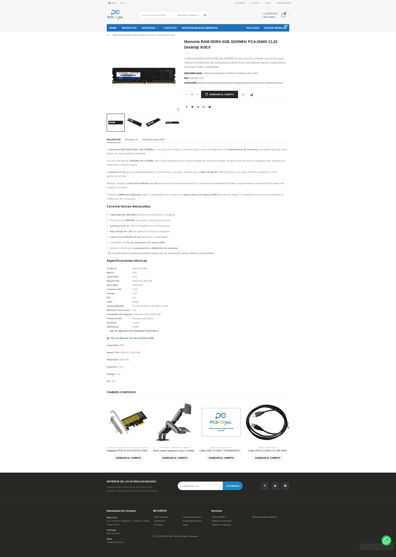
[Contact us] (386, 540)
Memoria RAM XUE (274, 83)
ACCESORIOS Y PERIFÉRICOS (171, 447)
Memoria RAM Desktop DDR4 (250, 83)
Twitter (192, 106)
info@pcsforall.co (115, 542)
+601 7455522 (269, 17)
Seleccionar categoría (187, 15)
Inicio (108, 35)
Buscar (205, 15)
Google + (203, 106)
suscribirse (232, 485)
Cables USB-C (226, 447)
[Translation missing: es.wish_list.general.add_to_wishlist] (243, 94)
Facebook (186, 106)
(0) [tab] (131, 139)
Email (209, 106)
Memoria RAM (205, 83)
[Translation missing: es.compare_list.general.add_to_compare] (251, 94)
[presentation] (110, 122)
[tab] (114, 140)
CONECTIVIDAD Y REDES (116, 447)
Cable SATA (215, 447)
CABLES (261, 447)
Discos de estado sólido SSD (140, 447)
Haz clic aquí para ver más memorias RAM (132, 338)
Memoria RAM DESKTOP (224, 83)
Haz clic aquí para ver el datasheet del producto (134, 330)
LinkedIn (198, 106)
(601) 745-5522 (113, 533)
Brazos (187, 447)
